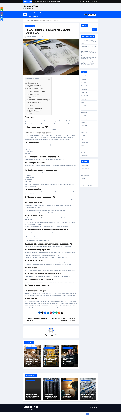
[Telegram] (1, 18)
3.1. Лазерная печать (32, 96)
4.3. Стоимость (32, 105)
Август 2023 (84, 132)
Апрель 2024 (84, 112)
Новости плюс (84, 182)
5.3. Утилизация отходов (34, 111)
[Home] (25, 14)
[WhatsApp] (1, 10)
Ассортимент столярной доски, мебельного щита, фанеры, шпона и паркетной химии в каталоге (88, 64)
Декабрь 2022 (84, 142)
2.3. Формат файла (33, 93)
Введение (28, 82)
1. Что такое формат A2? (32, 83)
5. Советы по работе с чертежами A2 (35, 107)
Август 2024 (84, 99)
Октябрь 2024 (84, 92)
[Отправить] (1, 20)
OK (87, 413)
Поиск (84, 25)
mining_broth (31, 36)
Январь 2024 (84, 122)
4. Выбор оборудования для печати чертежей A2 (37, 100)
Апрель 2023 (84, 139)
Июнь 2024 (84, 105)
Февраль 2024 (84, 119)
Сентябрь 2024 (85, 95)
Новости (36, 13)
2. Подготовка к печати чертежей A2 (34, 88)
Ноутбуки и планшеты (34, 16)
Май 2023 (83, 135)
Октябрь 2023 (84, 129)
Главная (30, 13)
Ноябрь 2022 (84, 145)
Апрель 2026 (84, 86)
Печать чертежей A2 (30, 120)
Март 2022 (83, 152)
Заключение (29, 113)
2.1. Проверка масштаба (33, 90)
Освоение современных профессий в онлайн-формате (88, 52)
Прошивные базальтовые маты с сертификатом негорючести (88, 47)
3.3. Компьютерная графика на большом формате (39, 99)
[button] (97, 14)
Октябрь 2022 (84, 149)
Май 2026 (83, 82)
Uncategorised (84, 165)
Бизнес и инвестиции (46, 13)
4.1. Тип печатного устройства (34, 102)
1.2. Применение (32, 86)
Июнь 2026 (84, 79)
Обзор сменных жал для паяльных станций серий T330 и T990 (89, 42)
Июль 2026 (84, 76)
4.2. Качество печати (33, 104)
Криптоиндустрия (69, 13)
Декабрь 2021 (84, 155)
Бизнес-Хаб (30, 6)
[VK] (1, 15)
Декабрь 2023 (84, 125)
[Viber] (1, 13)
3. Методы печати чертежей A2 (33, 94)
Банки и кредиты (58, 13)
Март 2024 (83, 115)
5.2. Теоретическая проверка (35, 110)
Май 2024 (83, 109)
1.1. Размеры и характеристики (34, 85)
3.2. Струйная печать (33, 97)
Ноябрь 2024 (84, 89)
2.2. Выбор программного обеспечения (37, 91)
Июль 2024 (84, 102)
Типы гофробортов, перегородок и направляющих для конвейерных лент (88, 57)
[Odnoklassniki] (1, 8)
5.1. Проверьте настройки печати (35, 108)
